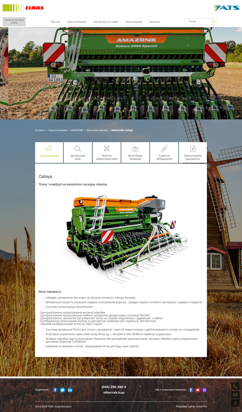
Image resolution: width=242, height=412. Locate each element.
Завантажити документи (193, 157)
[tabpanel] (121, 73)
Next (228, 73)
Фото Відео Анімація (135, 157)
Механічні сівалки (97, 130)
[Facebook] (55, 390)
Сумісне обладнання (164, 157)
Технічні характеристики (106, 157)
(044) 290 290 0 (114, 387)
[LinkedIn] (69, 390)
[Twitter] (62, 390)
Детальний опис (78, 157)
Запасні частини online (14, 21)
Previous (13, 73)
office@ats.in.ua (113, 393)
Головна (40, 130)
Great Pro (201, 407)
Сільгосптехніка (76, 22)
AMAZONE (77, 130)
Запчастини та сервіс (106, 22)
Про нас (55, 22)
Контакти (154, 22)
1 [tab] (119, 111)
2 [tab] (123, 111)
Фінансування (134, 22)
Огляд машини (49, 156)
